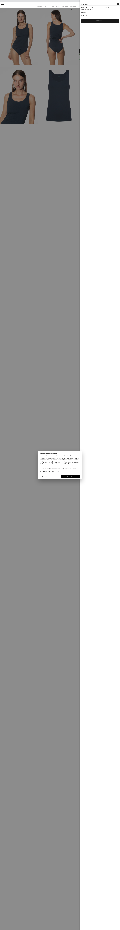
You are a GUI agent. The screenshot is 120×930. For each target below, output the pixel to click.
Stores (64, 4)
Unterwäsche (65, 6)
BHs (49, 6)
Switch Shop (100, 21)
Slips (53, 6)
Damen (51, 4)
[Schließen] (118, 4)
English (85, 15)
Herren (57, 4)
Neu (45, 6)
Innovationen (39, 6)
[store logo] (4, 5)
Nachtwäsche (73, 6)
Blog (69, 4)
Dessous (58, 6)
